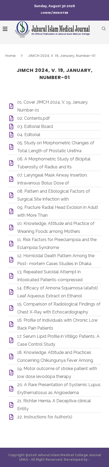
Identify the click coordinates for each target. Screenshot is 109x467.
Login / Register (54, 13)
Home (10, 55)
